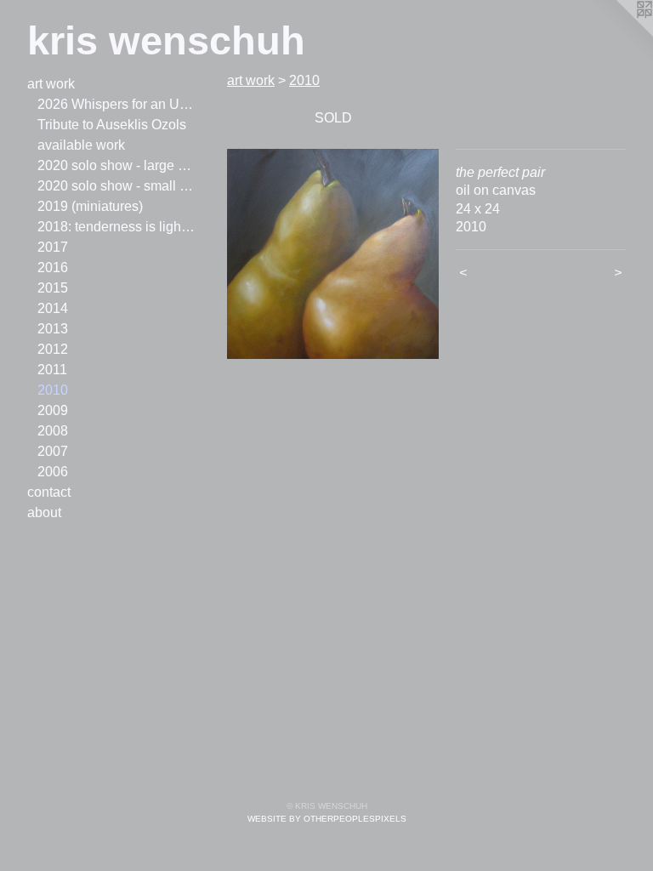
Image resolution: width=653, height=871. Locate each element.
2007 (52, 451)
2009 (52, 410)
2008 (52, 431)
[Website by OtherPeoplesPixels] (619, 34)
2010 (52, 390)
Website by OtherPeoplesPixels (326, 818)
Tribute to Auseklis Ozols (111, 124)
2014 (52, 308)
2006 (52, 471)
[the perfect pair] (333, 254)
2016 (52, 267)
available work (81, 145)
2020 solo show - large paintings (117, 165)
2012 (52, 349)
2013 (52, 329)
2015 (52, 288)
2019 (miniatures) (90, 206)
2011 (52, 369)
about (44, 512)
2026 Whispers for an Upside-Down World (117, 104)
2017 (52, 247)
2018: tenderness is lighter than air (117, 226)
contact (49, 492)
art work (51, 84)
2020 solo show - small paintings (117, 186)
